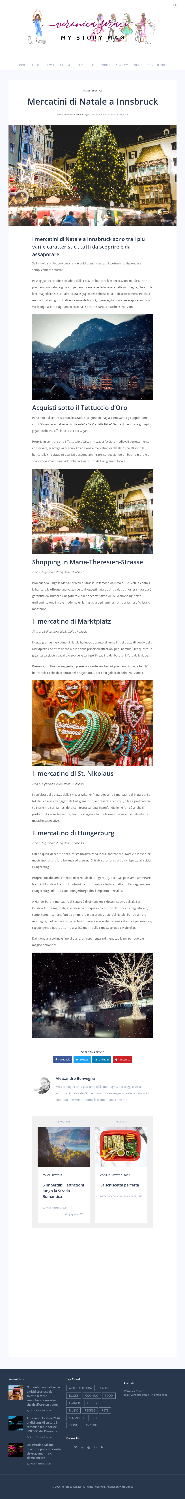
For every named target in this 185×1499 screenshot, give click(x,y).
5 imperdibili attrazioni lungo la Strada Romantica (63, 1190)
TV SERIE (91, 1425)
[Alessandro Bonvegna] (41, 1084)
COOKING (105, 1175)
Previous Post (64, 1121)
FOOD (127, 1175)
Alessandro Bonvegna (79, 114)
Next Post (121, 1121)
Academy (122, 65)
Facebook (64, 1059)
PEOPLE (90, 1410)
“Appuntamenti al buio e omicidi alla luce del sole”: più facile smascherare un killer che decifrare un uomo (43, 1396)
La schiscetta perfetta (119, 1185)
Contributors (157, 65)
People (35, 65)
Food (21, 65)
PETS (105, 1410)
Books (105, 65)
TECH (94, 1418)
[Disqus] (92, 1291)
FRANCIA (75, 1403)
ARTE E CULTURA (80, 1388)
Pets (80, 65)
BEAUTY (103, 1388)
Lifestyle (66, 65)
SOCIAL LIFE (77, 1418)
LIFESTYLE (97, 90)
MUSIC (73, 1410)
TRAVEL (86, 90)
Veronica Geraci (111, 1196)
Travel (50, 65)
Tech (92, 65)
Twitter (84, 1059)
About (138, 65)
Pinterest (124, 1059)
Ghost (129, 1486)
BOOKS (74, 1396)
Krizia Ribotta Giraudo (57, 1207)
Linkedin (103, 1059)
